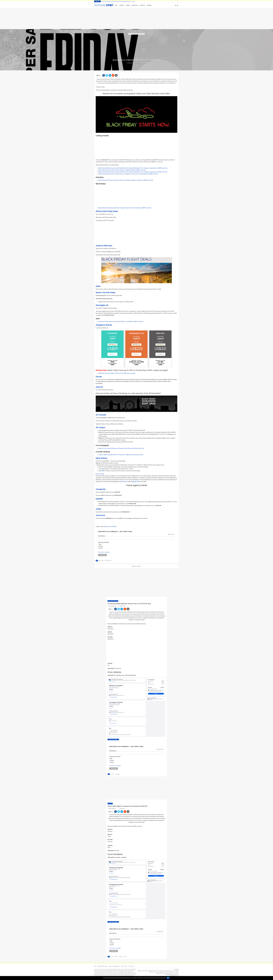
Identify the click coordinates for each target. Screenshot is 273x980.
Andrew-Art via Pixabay (110, 526)
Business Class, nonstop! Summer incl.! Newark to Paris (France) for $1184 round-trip (121, 448)
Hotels (136, 5)
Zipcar (177, 975)
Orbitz (98, 509)
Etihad (164, 971)
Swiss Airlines (176, 971)
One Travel (174, 970)
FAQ (95, 966)
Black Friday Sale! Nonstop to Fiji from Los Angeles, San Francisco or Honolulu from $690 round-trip (125, 208)
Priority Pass (101, 370)
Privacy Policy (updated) (114, 966)
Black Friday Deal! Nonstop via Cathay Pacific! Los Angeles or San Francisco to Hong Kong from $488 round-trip (128, 174)
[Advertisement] (136, 18)
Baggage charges (136, 481)
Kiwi (170, 970)
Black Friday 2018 (108, 560)
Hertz (175, 975)
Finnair (99, 376)
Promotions (131, 33)
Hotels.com (166, 973)
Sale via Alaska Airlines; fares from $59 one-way (114, 1)
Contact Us (131, 966)
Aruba (112, 956)
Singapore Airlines (104, 325)
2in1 (136, 33)
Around (149, 5)
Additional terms (123, 481)
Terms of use (124, 966)
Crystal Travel (167, 970)
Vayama (177, 970)
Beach (116, 956)
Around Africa (141, 33)
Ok (168, 978)
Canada (121, 5)
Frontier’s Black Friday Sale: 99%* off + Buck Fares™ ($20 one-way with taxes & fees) (121, 454)
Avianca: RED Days (104, 245)
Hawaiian (167, 971)
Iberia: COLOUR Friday (105, 292)
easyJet (99, 387)
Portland (110, 803)
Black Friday (101, 560)
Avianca (158, 971)
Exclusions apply (100, 474)
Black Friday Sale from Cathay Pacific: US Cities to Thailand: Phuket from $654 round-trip (122, 170)
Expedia (153, 970)
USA (116, 5)
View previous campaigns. (104, 552)
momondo (150, 970)
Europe (128, 5)
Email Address (102, 536)
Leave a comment (137, 566)
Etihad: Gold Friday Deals (107, 211)
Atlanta (109, 600)
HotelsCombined (171, 973)
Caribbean (121, 956)
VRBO (178, 974)
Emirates (161, 971)
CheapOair (162, 970)
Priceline (142, 970)
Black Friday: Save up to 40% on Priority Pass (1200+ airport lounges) (117, 373)
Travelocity (177, 973)
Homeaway (174, 974)
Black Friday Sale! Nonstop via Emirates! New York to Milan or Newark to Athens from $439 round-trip (126, 180)
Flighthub (146, 970)
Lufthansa (171, 971)
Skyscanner (157, 970)
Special (143, 5)
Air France (154, 971)
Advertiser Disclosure (102, 966)
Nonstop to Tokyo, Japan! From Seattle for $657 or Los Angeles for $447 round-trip (121, 321)
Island (125, 956)
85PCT (104, 470)
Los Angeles (115, 600)
